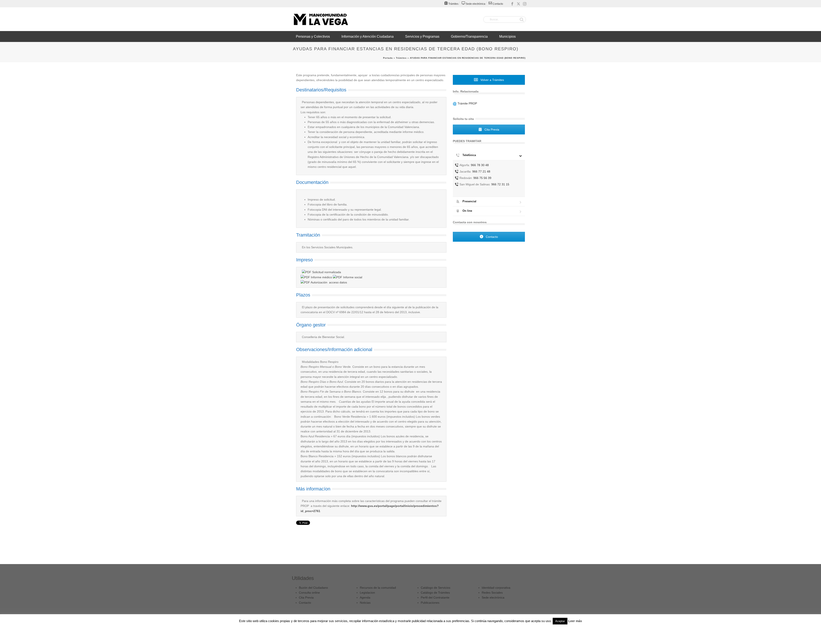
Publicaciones (430, 602)
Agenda (365, 597)
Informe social (352, 277)
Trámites (401, 58)
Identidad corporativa (496, 587)
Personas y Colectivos (313, 36)
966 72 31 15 (500, 184)
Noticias (365, 602)
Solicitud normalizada (326, 272)
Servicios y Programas (422, 36)
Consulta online (309, 592)
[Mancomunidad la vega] (321, 19)
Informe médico (321, 277)
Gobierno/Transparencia (469, 36)
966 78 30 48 (480, 165)
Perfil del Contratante (435, 597)
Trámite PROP (467, 103)
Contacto (491, 236)
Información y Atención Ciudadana (367, 36)
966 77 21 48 (481, 171)
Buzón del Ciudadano (313, 587)
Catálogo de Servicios (435, 587)
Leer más (575, 621)
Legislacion (367, 592)
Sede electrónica (493, 597)
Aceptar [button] (560, 621)
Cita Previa (491, 129)
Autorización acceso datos (328, 282)
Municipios (507, 36)
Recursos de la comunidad (378, 587)
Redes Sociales (492, 592)
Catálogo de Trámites (435, 592)
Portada (388, 58)
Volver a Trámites (492, 80)
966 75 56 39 (482, 178)
